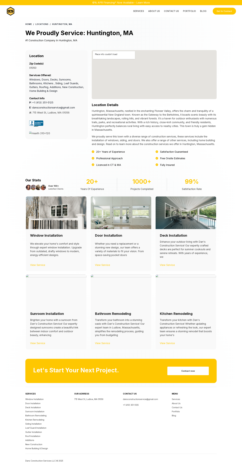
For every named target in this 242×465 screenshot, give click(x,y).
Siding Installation (33, 434)
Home (28, 24)
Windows (34, 79)
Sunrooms (65, 79)
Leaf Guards (71, 83)
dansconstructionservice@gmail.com (52, 107)
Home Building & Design (43, 90)
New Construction (72, 87)
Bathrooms (35, 83)
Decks (54, 79)
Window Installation (34, 409)
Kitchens (48, 83)
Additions (55, 87)
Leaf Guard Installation (35, 438)
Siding (58, 83)
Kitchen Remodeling (34, 430)
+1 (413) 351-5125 (41, 102)
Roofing (43, 87)
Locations (41, 24)
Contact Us (171, 11)
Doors (45, 79)
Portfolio (189, 11)
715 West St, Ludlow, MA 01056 (88, 409)
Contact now (188, 381)
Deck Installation (33, 417)
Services (138, 11)
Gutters (33, 87)
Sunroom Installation (34, 422)
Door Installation (32, 413)
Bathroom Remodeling (35, 426)
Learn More (143, 2)
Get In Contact (224, 11)
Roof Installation (32, 446)
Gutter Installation (33, 442)
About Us (154, 11)
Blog (203, 11)
